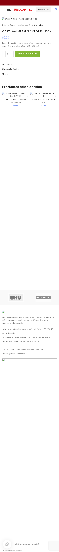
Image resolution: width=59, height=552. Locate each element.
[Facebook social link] (24, 3)
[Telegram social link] (23, 74)
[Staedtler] (43, 297)
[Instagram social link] (28, 3)
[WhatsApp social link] (31, 3)
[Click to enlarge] (7, 15)
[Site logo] (23, 9)
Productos (43, 10)
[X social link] (13, 74)
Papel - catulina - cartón (20, 25)
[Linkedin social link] (16, 74)
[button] (24, 96)
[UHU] (16, 297)
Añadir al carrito (27, 54)
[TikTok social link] (35, 3)
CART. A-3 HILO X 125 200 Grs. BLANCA (15, 101)
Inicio (4, 25)
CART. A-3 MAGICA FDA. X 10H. (43, 101)
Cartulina (38, 25)
